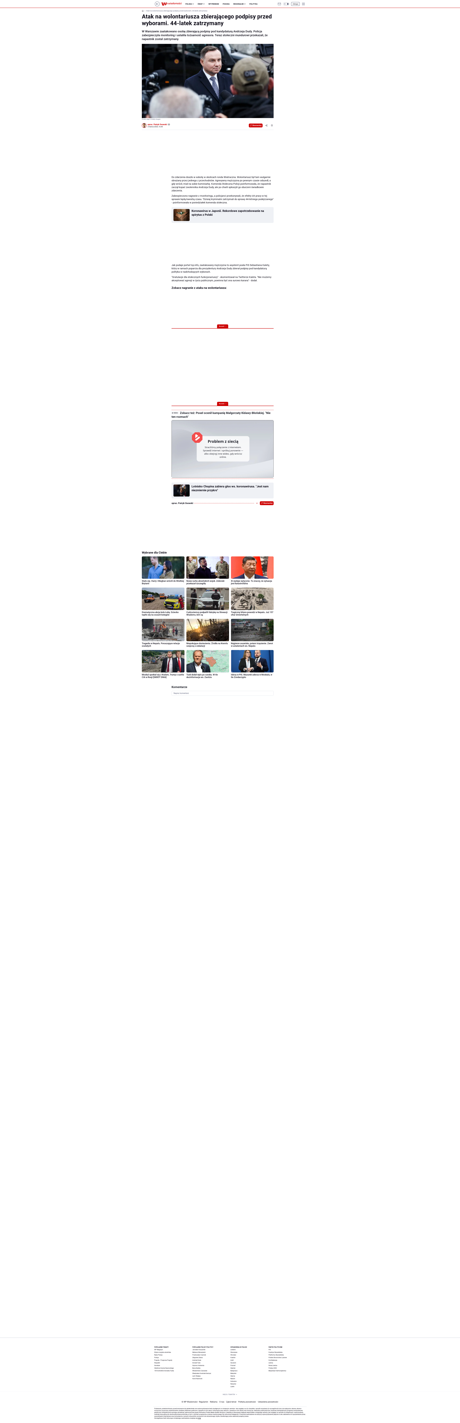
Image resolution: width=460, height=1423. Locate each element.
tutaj (199, 1418)
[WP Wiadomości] (173, 4)
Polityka (253, 4)
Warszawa (233, 1352)
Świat (200, 4)
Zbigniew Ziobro (197, 1357)
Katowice (233, 1381)
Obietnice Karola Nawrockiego (164, 1368)
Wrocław (233, 1355)
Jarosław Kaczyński (198, 1349)
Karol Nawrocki (197, 1378)
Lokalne (233, 1349)
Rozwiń (221, 326)
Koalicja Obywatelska (275, 1352)
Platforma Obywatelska (276, 1355)
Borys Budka (196, 1368)
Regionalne (238, 4)
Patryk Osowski (160, 124)
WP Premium (213, 4)
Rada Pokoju (158, 1355)
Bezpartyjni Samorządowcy (277, 1371)
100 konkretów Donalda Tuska (164, 1371)
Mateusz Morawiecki (199, 1352)
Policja (156, 1357)
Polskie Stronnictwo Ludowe (278, 1357)
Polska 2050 (273, 1368)
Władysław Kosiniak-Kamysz (201, 1373)
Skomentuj (257, 125)
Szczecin (233, 1363)
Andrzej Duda (196, 1360)
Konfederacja (273, 1360)
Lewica (271, 1363)
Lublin (232, 1386)
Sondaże (157, 1365)
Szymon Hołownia (198, 1365)
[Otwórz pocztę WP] (279, 4)
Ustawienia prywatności (267, 1402)
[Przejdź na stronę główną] (157, 6)
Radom (232, 1378)
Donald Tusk (196, 1363)
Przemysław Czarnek (199, 1355)
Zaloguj (295, 4)
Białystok (233, 1373)
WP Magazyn (158, 1349)
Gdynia (232, 1376)
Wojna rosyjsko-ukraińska (162, 1352)
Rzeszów (233, 1384)
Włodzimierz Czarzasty (199, 1371)
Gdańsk (232, 1368)
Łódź (232, 1360)
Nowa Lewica (273, 1365)
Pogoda (226, 4)
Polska (188, 4)
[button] (286, 4)
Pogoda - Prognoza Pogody (163, 1360)
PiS (270, 1349)
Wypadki (157, 1363)
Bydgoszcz (233, 1371)
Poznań (233, 1365)
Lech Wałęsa (196, 1376)
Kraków (232, 1357)
